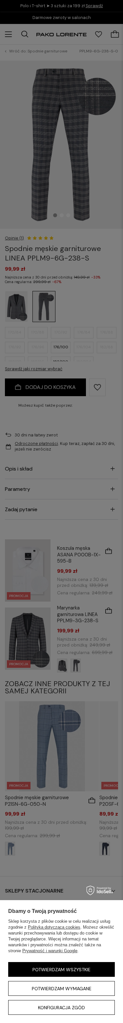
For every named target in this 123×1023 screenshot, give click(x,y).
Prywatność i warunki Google (49, 950)
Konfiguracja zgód (61, 1008)
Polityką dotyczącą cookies (54, 927)
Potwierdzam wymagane (62, 989)
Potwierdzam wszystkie (61, 970)
